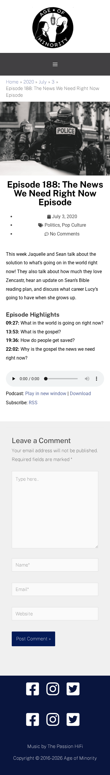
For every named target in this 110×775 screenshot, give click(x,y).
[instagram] (55, 689)
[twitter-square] (75, 689)
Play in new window (45, 393)
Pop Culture (74, 225)
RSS (33, 402)
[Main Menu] (55, 64)
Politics (52, 225)
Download (80, 393)
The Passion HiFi (65, 746)
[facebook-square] (34, 689)
